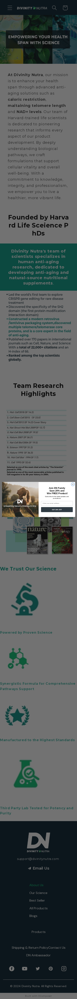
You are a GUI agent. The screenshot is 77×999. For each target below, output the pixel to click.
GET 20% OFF (57, 509)
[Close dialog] (72, 484)
